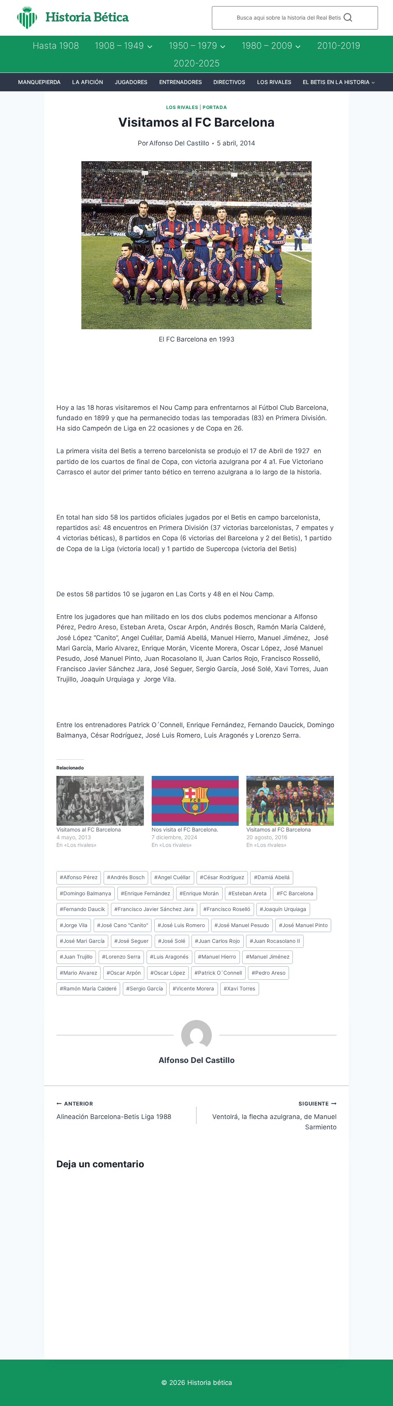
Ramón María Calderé (88, 988)
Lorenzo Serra (121, 957)
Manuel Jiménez (267, 957)
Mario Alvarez (78, 973)
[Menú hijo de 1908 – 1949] (123, 45)
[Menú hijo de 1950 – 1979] (197, 45)
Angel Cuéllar (172, 877)
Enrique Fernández (145, 893)
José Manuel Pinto (303, 925)
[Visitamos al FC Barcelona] (100, 801)
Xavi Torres (239, 988)
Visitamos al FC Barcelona (88, 829)
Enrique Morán (199, 893)
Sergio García (144, 988)
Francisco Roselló (226, 909)
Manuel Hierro (217, 957)
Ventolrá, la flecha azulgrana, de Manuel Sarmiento (274, 1116)
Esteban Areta (247, 893)
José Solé (171, 941)
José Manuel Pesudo (242, 925)
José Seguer (131, 941)
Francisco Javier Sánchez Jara (154, 909)
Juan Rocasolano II (275, 941)
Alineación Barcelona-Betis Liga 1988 (113, 1111)
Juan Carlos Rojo (217, 941)
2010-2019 (338, 45)
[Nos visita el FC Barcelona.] (195, 801)
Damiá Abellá (272, 877)
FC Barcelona (295, 893)
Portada (215, 107)
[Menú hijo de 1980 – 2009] (271, 45)
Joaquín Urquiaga (283, 909)
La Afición (87, 82)
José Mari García (82, 941)
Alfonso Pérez (78, 877)
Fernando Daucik (82, 909)
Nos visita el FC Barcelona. (185, 829)
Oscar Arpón (124, 973)
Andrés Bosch (126, 877)
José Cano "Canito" (122, 925)
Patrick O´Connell (218, 973)
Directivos (229, 82)
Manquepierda (39, 82)
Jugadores (131, 82)
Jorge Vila (74, 925)
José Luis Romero (181, 925)
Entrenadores (180, 82)
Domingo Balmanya (85, 893)
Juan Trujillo (76, 957)
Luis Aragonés (169, 957)
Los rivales (274, 82)
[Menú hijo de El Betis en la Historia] (339, 82)
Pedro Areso (269, 973)
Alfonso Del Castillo (179, 143)
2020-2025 (196, 63)
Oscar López (167, 973)
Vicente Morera (193, 988)
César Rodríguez (222, 877)
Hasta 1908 (56, 45)
